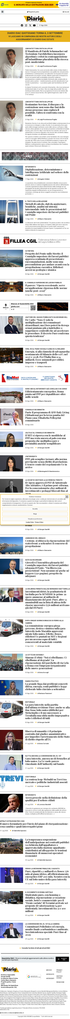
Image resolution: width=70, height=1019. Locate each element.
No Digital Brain (13, 985)
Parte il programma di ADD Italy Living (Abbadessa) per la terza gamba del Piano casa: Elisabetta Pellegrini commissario (47, 416)
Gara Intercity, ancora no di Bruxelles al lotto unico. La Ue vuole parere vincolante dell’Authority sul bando (47, 761)
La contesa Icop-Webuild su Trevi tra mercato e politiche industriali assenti (46, 781)
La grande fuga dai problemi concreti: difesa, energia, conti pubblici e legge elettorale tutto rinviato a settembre (46, 686)
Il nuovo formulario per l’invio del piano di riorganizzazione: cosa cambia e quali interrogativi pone (34, 825)
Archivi (49, 970)
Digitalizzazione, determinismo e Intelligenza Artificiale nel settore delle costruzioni (47, 172)
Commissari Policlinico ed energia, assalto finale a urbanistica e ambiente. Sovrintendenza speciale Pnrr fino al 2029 (47, 930)
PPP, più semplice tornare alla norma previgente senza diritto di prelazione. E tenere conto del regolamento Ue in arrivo (46, 463)
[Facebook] (22, 25)
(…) (49, 146)
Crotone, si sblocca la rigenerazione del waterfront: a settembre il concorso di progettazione (47, 543)
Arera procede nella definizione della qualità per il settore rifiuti (46, 799)
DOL (15, 987)
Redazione (60, 982)
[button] (67, 497)
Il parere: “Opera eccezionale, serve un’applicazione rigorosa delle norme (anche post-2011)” (46, 288)
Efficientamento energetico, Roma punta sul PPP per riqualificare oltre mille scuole (45, 394)
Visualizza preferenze (35, 519)
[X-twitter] (30, 25)
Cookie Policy (30, 522)
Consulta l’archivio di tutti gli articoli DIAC (36, 948)
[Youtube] (34, 25)
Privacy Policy (39, 522)
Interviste (49, 974)
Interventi (49, 978)
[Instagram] (26, 25)
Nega (35, 514)
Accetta (35, 509)
